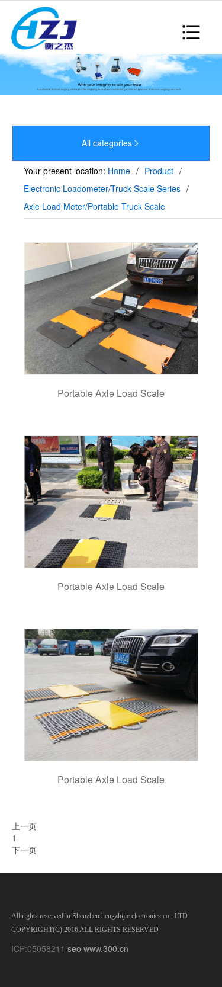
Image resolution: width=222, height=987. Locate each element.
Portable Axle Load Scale (111, 393)
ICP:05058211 (38, 948)
